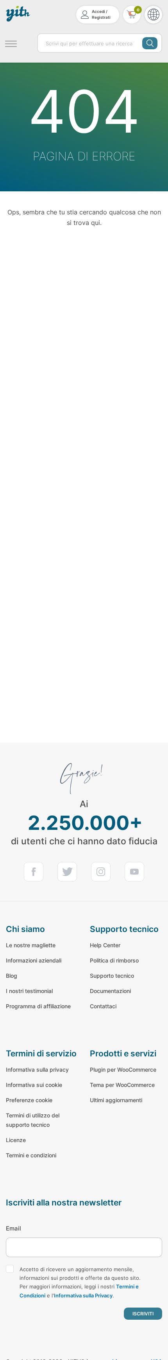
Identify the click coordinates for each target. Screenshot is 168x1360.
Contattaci (103, 1006)
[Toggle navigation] (11, 42)
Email (13, 1228)
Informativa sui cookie (34, 1084)
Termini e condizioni (31, 1155)
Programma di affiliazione (38, 1006)
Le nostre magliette (30, 945)
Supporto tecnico (112, 975)
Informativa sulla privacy (37, 1069)
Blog (11, 975)
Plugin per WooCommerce (123, 1069)
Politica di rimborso (114, 960)
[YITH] (18, 14)
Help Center (105, 945)
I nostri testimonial (29, 991)
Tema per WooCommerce (122, 1084)
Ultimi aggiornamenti (116, 1100)
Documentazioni (110, 991)
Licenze (16, 1140)
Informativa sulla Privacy (83, 1295)
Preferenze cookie (29, 1100)
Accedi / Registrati (101, 14)
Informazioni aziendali (33, 960)
